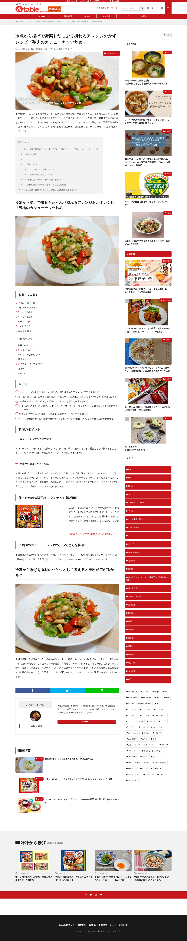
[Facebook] (32, 690)
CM (129, 469)
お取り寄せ (159, 733)
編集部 (87, 16)
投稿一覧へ (86, 721)
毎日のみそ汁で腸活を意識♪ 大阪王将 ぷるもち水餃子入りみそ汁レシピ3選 (146, 82)
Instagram (147, 698)
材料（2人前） (29, 154)
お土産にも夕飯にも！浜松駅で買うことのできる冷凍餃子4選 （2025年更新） (147, 408)
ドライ (131, 536)
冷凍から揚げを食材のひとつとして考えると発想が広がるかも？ (48, 189)
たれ (147, 763)
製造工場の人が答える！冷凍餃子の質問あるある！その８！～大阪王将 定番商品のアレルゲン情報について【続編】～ (147, 162)
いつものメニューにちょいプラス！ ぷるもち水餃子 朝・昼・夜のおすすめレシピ (82, 801)
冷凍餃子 (168, 261)
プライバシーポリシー (75, 931)
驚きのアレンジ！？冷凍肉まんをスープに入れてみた (69, 759)
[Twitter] (67, 690)
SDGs (130, 486)
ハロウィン (163, 774)
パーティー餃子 (134, 774)
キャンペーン (133, 527)
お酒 (154, 739)
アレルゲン (132, 715)
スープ (144, 757)
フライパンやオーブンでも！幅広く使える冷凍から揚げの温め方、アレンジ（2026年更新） (147, 330)
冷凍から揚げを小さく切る (37, 174)
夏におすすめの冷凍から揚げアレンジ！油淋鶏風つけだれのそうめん (152, 878)
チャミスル (132, 768)
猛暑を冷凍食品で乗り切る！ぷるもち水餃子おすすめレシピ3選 (147, 242)
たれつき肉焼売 (160, 763)
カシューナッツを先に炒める (38, 169)
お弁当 (144, 739)
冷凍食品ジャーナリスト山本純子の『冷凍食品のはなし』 (147, 578)
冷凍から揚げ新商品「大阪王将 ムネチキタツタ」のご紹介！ (73, 878)
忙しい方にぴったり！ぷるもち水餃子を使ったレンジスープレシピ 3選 (78, 779)
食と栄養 (131, 663)
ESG (130, 478)
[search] (142, 8)
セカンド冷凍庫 (134, 763)
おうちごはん (133, 733)
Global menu (133, 698)
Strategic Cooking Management (139, 703)
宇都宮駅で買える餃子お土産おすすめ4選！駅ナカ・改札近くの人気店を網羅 (147, 290)
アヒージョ (146, 709)
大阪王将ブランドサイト (107, 8)
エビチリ (131, 727)
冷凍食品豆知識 (134, 596)
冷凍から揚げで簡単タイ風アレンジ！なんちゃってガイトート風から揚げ (113, 878)
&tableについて (45, 16)
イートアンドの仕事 (136, 502)
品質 (130, 621)
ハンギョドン (133, 780)
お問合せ (145, 16)
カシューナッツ (134, 745)
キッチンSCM (151, 745)
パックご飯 (150, 774)
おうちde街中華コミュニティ (140, 519)
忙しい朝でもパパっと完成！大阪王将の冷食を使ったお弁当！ (33, 878)
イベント (131, 511)
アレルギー (160, 709)
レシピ (126, 16)
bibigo (156, 692)
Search (167, 35)
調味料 (131, 646)
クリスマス (132, 757)
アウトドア (132, 709)
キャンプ (164, 745)
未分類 (169, 173)
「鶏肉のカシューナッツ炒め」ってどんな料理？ (44, 184)
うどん (163, 721)
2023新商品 (132, 692)
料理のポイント (30, 164)
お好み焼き (132, 739)
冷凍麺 (131, 613)
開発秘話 (68, 16)
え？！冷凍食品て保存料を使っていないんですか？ (146, 203)
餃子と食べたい (68, 49)
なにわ (144, 768)
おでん (146, 733)
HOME (20, 22)
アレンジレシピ (160, 715)
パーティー (157, 768)
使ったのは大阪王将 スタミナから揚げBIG (41, 179)
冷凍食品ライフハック (137, 588)
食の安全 (131, 671)
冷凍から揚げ (43, 49)
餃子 (130, 679)
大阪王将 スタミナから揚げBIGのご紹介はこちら (93, 533)
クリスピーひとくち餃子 (153, 751)
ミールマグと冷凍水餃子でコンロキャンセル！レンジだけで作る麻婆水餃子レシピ (147, 121)
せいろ (155, 757)
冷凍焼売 (131, 561)
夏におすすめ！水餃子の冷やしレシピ (135, 448)
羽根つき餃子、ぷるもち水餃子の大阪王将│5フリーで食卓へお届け (93, 1)
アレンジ (145, 715)
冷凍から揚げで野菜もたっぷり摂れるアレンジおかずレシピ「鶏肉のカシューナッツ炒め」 (69, 22)
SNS (129, 494)
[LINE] (102, 690)
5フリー (146, 692)
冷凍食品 (106, 16)
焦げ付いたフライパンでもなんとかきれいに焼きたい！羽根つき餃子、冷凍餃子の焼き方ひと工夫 (147, 369)
